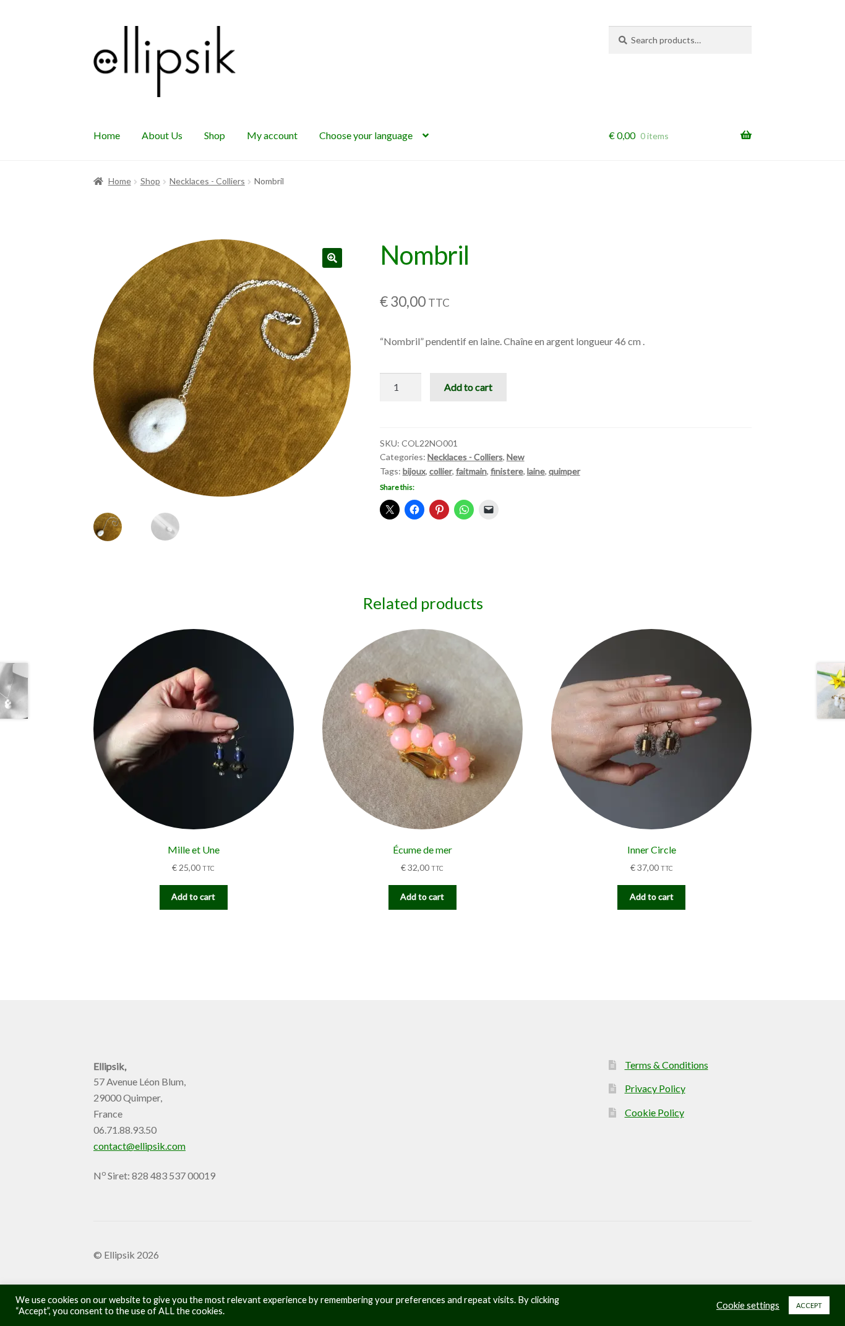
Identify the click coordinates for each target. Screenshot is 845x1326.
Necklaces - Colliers (207, 181)
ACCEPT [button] (809, 1305)
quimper (564, 471)
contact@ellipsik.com (139, 1146)
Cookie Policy (654, 1112)
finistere (507, 471)
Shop (214, 135)
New (516, 456)
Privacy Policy (655, 1088)
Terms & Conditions (666, 1065)
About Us (162, 135)
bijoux (414, 471)
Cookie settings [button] (747, 1305)
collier (440, 471)
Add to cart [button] (193, 896)
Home (106, 135)
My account (272, 135)
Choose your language (366, 135)
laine (536, 471)
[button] (332, 258)
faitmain (471, 471)
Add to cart (468, 387)
